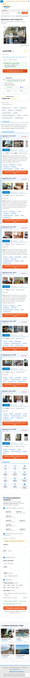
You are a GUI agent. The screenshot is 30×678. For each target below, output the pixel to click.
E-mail (5, 567)
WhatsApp (9, 87)
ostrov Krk (24, 675)
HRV (13, 587)
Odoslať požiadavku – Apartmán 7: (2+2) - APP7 (15, 423)
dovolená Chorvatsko (8, 675)
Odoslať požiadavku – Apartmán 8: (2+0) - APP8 (15, 457)
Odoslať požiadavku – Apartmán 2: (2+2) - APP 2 (15, 221)
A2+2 (7, 57)
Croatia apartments (22, 674)
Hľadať (25, 12)
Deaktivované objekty (7, 674)
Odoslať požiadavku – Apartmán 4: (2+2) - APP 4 (15, 315)
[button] (15, 98)
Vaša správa (9, 590)
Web (22, 90)
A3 (4, 57)
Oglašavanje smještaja (17, 671)
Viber (22, 87)
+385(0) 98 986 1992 (9, 85)
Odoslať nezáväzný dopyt (16, 608)
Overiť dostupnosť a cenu (16, 71)
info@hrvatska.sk (16, 669)
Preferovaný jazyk (10, 583)
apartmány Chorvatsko (17, 675)
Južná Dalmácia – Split (6, 16)
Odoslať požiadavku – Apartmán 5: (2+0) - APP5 (15, 348)
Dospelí (5, 544)
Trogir (13, 16)
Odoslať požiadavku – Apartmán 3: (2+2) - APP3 (15, 266)
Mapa (9, 90)
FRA (4, 587)
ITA (17, 585)
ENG (8, 585)
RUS (8, 587)
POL (17, 587)
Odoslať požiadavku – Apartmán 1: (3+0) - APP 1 (15, 172)
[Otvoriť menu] (1, 1)
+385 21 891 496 (8, 83)
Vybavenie (6, 149)
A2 (16, 57)
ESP (21, 585)
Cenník (21, 149)
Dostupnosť (14, 149)
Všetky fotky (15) (25, 45)
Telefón (8, 573)
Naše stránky (15, 674)
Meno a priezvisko (8, 560)
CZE (4, 585)
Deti (7, 550)
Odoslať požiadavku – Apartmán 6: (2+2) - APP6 (15, 385)
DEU (13, 585)
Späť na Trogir (5, 102)
